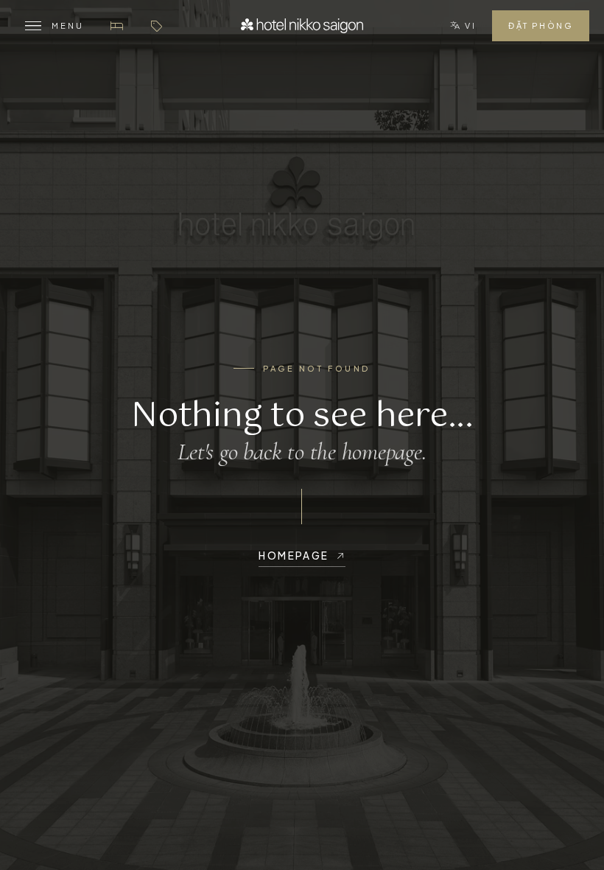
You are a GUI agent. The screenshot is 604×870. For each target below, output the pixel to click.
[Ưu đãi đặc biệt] (156, 26)
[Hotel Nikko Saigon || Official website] (301, 25)
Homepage (294, 555)
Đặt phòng (540, 25)
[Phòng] (116, 26)
